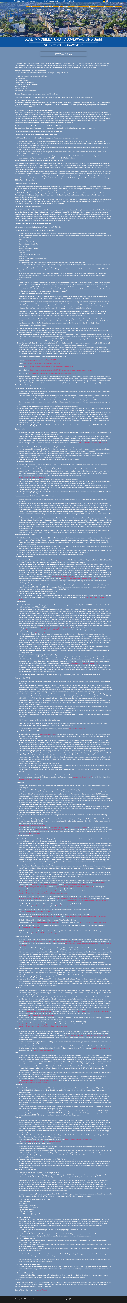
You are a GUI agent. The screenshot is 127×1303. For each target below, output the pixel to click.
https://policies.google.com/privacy (42, 632)
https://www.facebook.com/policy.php (63, 576)
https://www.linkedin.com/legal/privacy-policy (46, 922)
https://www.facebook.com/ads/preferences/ (42, 1015)
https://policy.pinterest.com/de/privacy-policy (46, 916)
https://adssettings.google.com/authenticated (32, 825)
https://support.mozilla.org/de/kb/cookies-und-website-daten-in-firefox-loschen (48, 366)
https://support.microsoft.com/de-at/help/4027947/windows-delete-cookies (52, 373)
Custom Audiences (62, 560)
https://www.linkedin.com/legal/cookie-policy (93, 922)
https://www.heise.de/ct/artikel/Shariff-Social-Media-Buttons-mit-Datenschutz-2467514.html (52, 941)
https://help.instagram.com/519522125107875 (33, 898)
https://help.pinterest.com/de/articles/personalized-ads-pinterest (86, 916)
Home (31, 6)
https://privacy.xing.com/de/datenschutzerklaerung (36, 911)
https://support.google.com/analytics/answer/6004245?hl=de (44, 630)
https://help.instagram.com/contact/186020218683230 (72, 898)
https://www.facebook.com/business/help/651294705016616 (80, 579)
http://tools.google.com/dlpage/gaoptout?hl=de (83, 663)
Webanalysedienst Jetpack (48, 734)
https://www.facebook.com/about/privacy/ (45, 885)
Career (115, 6)
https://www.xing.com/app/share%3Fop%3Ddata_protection (40, 1080)
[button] (2, 19)
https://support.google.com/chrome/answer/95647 (40, 360)
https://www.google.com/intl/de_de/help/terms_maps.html (69, 827)
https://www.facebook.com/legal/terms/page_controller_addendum (39, 891)
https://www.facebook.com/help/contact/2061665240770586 (74, 887)
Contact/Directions (96, 6)
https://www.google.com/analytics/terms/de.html (55, 628)
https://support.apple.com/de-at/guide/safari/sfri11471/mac (41, 363)
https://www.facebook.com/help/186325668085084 (93, 1011)
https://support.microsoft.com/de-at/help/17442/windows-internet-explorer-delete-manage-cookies (61, 370)
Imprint (67, 1299)
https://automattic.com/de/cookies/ (29, 779)
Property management (70, 6)
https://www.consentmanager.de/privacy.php (32, 477)
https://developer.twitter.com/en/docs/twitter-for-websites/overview (87, 1035)
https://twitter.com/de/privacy (41, 906)
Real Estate (45, 6)
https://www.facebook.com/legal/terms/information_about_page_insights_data (43, 893)
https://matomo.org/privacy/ (77, 729)
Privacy (72, 1299)
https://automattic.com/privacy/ (82, 777)
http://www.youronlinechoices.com (36, 887)
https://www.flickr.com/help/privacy (29, 927)
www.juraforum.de (42, 1290)
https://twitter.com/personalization (66, 906)
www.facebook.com (99, 882)
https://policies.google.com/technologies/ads (49, 829)
